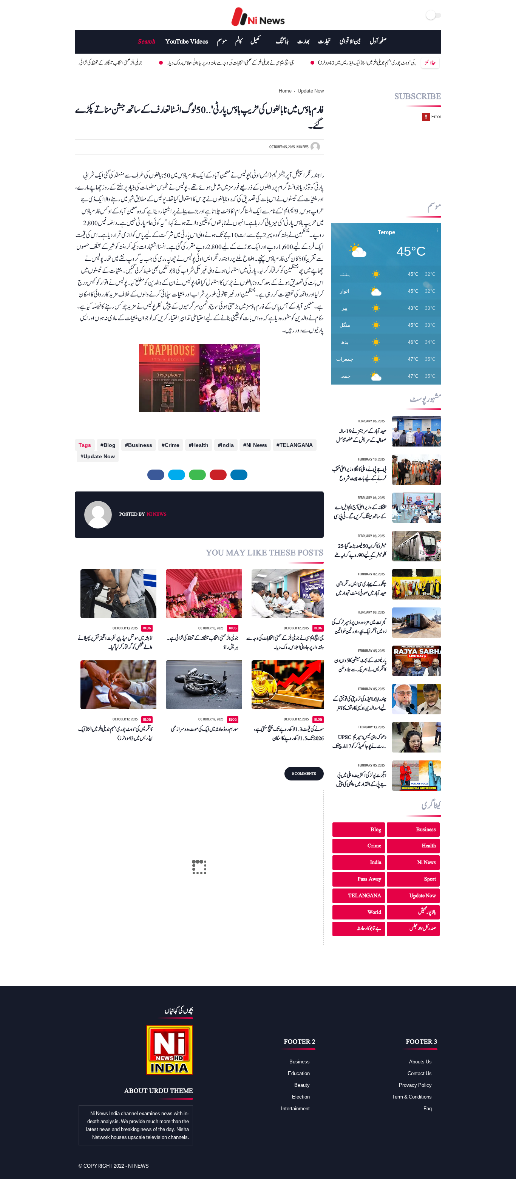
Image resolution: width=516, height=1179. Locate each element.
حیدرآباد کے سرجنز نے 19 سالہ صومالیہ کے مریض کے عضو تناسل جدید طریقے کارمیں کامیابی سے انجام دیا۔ (359, 436)
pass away (369, 879)
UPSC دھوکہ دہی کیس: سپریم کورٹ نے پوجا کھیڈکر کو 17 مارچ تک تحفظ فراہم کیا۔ (359, 742)
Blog (110, 444)
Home (285, 90)
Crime (172, 444)
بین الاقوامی (350, 41)
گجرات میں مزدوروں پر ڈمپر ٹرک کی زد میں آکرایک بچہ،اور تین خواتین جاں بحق (359, 627)
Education (299, 1073)
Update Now (311, 90)
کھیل (255, 41)
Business (140, 444)
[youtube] (101, 15)
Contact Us (420, 1073)
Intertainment (295, 1108)
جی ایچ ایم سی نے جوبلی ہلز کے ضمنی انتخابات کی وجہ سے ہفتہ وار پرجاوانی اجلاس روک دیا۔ (198, 63)
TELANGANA (296, 444)
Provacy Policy (415, 1085)
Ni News (256, 444)
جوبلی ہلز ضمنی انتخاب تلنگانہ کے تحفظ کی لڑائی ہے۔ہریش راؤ (202, 643)
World (374, 912)
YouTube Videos (186, 41)
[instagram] (110, 15)
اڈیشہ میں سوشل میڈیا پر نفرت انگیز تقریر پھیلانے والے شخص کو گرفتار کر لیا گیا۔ (115, 643)
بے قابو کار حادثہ (369, 928)
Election (301, 1096)
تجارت (324, 41)
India (227, 444)
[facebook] (79, 15)
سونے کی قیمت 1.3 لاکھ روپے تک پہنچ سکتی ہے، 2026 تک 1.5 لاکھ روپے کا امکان (289, 734)
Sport (430, 879)
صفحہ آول (378, 41)
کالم (238, 41)
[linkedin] (238, 475)
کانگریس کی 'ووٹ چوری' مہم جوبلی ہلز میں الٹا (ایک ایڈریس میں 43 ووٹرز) (340, 63)
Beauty (302, 1085)
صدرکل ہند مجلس (422, 928)
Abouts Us (420, 1061)
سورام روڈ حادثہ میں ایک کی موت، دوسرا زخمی (204, 729)
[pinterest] (218, 475)
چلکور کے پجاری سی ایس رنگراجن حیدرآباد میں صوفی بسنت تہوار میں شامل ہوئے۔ (361, 589)
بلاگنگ (282, 41)
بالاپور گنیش (427, 912)
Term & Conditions (412, 1096)
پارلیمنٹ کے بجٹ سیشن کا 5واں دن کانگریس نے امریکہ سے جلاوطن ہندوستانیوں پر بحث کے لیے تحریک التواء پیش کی (360, 666)
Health (200, 444)
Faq (427, 1108)
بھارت (303, 41)
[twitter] (88, 15)
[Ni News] (258, 26)
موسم (222, 41)
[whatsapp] (197, 475)
